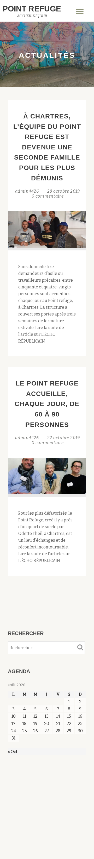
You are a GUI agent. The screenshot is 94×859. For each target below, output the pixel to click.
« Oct (12, 751)
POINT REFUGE (32, 8)
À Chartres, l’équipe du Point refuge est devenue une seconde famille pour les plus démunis (47, 147)
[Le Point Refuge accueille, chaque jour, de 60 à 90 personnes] (47, 475)
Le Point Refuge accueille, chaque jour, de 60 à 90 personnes (47, 404)
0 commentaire (48, 196)
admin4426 (27, 191)
